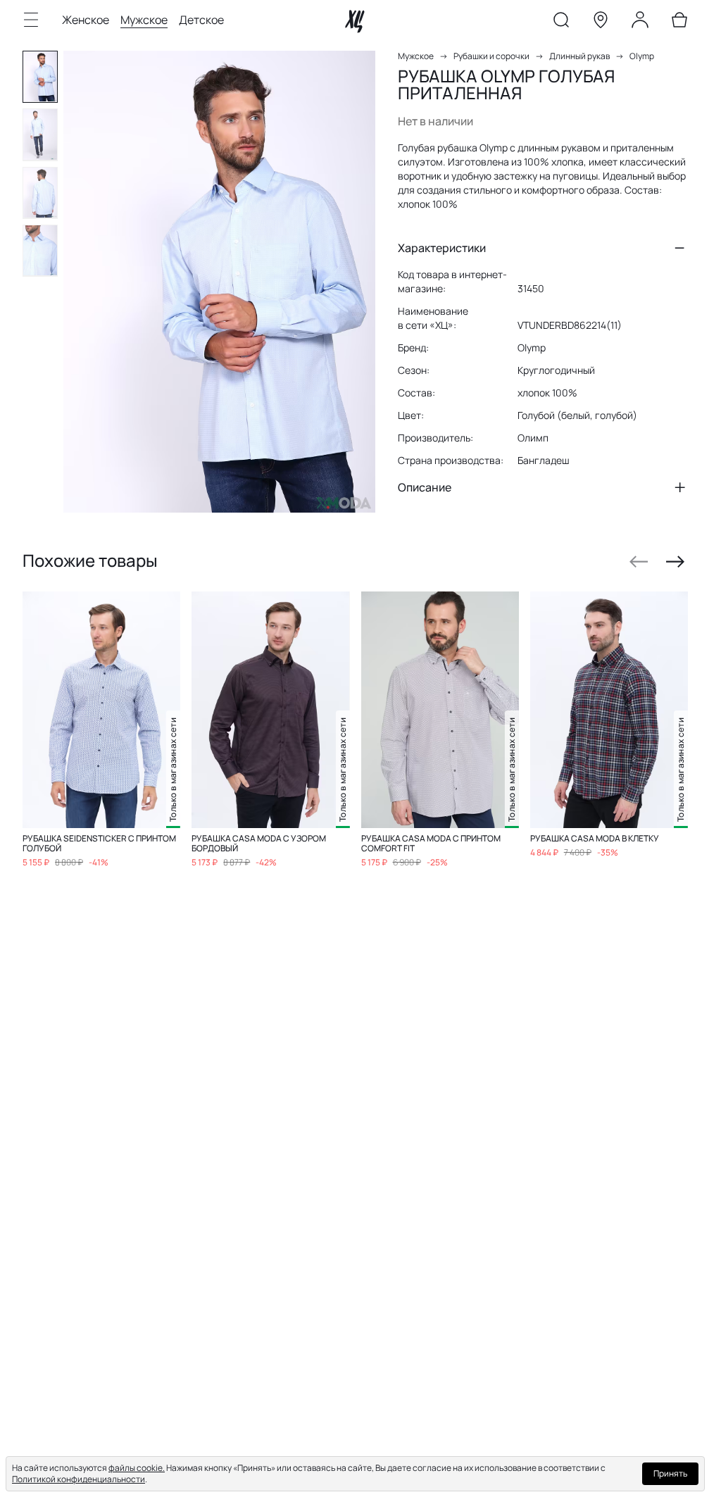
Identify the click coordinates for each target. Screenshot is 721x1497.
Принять (670, 1473)
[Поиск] (561, 22)
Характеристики (442, 248)
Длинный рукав (579, 56)
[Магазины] (600, 22)
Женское (85, 19)
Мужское (144, 19)
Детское (201, 19)
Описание (424, 487)
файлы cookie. (136, 1468)
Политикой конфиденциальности (78, 1479)
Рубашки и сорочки (491, 56)
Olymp (641, 56)
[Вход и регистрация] (640, 22)
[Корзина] (679, 22)
